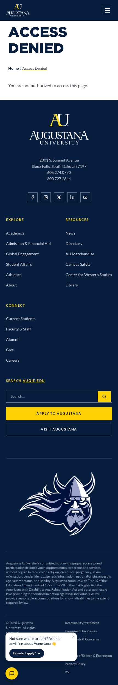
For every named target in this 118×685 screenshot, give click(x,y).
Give (10, 350)
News (70, 233)
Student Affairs (19, 264)
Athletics (13, 275)
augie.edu (34, 380)
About (11, 285)
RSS (67, 672)
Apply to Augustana (59, 413)
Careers (12, 360)
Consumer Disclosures (81, 631)
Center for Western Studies (89, 275)
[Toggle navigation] (107, 10)
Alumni (12, 339)
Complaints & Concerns (82, 639)
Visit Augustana (59, 429)
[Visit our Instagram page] (46, 197)
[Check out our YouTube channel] (85, 197)
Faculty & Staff (18, 329)
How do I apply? (24, 653)
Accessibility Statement (82, 623)
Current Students (20, 319)
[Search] (104, 396)
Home (13, 68)
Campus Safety (78, 264)
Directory (74, 243)
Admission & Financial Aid (28, 243)
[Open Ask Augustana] (11, 673)
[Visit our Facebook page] (33, 197)
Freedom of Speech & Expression (88, 655)
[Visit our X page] (59, 197)
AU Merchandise (80, 254)
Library (72, 285)
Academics (15, 233)
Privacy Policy (75, 664)
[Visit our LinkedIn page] (72, 197)
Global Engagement (22, 254)
